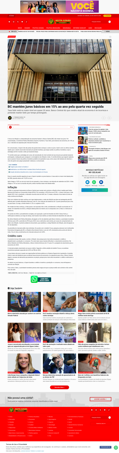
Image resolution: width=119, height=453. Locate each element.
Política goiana (33, 433)
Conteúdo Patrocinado (75, 430)
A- (103, 118)
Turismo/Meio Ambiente (36, 427)
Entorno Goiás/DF (80, 28)
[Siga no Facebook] (9, 21)
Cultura (31, 422)
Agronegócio (52, 419)
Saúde (70, 419)
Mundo (50, 416)
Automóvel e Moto (73, 433)
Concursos (12, 430)
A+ (109, 118)
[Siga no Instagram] (13, 21)
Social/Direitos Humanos (75, 425)
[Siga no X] (18, 21)
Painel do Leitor (100, 423)
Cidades (27, 28)
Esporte (50, 422)
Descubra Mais (59, 387)
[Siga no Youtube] (22, 21)
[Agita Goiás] (59, 21)
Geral (70, 422)
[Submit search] (109, 22)
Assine (108, 15)
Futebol (31, 425)
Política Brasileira (54, 28)
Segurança (67, 28)
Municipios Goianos (34, 430)
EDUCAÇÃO (98, 28)
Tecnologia (51, 425)
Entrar (12, 15)
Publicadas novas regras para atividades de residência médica (93, 31)
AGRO (90, 28)
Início (20, 28)
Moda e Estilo (52, 427)
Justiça (50, 430)
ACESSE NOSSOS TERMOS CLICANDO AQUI (32, 451)
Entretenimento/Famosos (75, 416)
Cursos (70, 427)
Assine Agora (99, 399)
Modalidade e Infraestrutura (17, 436)
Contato (70, 436)
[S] (59, 6)
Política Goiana (39, 28)
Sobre (30, 436)
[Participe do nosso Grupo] (41, 280)
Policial (11, 425)
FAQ (49, 436)
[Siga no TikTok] (26, 21)
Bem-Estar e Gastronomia (16, 433)
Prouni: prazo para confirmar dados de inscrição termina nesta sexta (51, 31)
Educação (12, 419)
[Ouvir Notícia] (10, 127)
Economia (32, 419)
